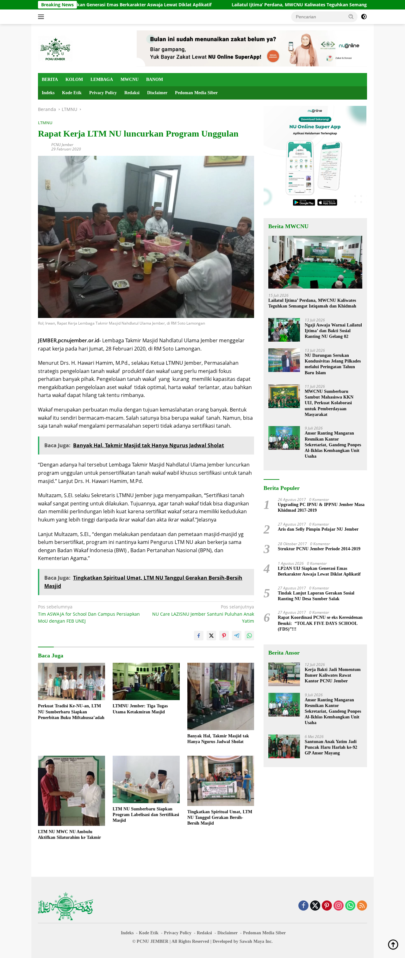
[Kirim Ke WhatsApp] (249, 635)
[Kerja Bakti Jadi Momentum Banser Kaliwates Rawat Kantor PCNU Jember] (284, 674)
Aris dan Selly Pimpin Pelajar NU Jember (318, 529)
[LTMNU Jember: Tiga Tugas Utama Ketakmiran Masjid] (146, 681)
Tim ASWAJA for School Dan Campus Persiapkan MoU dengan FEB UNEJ (89, 614)
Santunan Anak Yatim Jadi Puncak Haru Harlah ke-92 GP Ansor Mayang (331, 747)
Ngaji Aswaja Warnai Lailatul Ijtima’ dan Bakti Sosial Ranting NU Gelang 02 (333, 331)
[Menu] (42, 16)
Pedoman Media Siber (196, 92)
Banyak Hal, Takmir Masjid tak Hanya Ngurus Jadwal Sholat (218, 739)
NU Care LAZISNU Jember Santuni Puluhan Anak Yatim (203, 614)
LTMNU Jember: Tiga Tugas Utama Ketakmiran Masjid (140, 709)
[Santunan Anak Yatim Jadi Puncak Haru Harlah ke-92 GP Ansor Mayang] (284, 746)
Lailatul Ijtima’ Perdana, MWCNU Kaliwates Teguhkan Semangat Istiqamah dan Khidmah (290, 5)
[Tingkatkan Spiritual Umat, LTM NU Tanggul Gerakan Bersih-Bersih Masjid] (220, 781)
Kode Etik (72, 92)
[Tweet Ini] (211, 635)
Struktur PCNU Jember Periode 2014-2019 (319, 548)
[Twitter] (315, 906)
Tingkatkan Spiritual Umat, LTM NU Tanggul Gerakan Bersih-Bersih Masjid (219, 817)
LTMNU (45, 122)
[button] (351, 16)
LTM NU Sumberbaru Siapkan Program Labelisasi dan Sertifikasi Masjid (146, 815)
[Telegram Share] (236, 635)
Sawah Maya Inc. (256, 941)
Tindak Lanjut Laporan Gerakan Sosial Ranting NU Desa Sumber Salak (316, 596)
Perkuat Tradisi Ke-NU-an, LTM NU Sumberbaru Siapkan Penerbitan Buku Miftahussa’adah (71, 712)
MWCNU (130, 79)
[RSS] (362, 906)
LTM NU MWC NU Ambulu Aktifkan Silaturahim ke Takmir (69, 834)
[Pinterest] (327, 906)
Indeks (48, 92)
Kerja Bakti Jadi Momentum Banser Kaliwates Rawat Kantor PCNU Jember (333, 675)
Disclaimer (157, 92)
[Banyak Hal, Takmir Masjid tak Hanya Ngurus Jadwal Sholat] (220, 696)
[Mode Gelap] (364, 16)
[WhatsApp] (350, 906)
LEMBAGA (101, 79)
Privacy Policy (103, 92)
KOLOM (74, 79)
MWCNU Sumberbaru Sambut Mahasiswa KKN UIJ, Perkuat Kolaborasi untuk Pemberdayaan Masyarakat (329, 403)
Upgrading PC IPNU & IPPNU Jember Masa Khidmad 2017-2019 (321, 507)
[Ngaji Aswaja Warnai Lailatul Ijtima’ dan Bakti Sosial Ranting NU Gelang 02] (284, 330)
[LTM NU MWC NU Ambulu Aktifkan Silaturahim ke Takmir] (71, 791)
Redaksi (132, 92)
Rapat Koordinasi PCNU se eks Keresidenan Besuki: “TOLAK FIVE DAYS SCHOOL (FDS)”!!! (320, 623)
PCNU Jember (62, 144)
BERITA (50, 79)
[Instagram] (338, 906)
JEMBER (159, 941)
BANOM (154, 79)
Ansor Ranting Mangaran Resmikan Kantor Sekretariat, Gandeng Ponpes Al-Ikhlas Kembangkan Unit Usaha (333, 445)
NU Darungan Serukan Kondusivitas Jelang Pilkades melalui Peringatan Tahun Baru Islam (333, 364)
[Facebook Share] (198, 635)
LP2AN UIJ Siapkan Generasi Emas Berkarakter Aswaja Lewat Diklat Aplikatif (89, 5)
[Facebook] (303, 906)
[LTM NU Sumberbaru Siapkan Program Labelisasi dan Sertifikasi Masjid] (146, 779)
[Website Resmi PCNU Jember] (55, 48)
